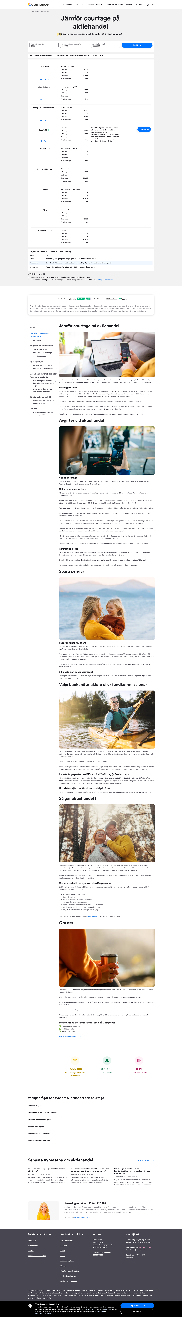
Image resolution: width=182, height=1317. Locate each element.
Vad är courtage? (40, 349)
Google (90, 1309)
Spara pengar (36, 361)
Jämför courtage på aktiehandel (40, 335)
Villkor (63, 1266)
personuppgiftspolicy (43, 1313)
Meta (85, 1309)
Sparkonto (32, 1240)
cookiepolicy (99, 1311)
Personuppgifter (67, 1261)
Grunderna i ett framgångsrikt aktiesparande (45, 402)
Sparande (35, 11)
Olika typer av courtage (42, 353)
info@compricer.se (105, 280)
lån (38, 1293)
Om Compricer (66, 1240)
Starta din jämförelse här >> (70, 1036)
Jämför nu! (137, 45)
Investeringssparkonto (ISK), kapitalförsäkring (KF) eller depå (44, 383)
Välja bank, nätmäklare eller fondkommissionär (43, 375)
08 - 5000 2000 (145, 1247)
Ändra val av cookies (68, 1281)
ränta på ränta (92, 916)
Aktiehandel (33, 1246)
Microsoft (108, 1309)
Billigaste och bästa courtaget (45, 368)
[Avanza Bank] (45, 129)
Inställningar (137, 1311)
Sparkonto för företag (37, 1256)
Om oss (33, 409)
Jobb (62, 1256)
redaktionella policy (82, 1217)
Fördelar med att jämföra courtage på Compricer (43, 414)
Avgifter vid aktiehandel (41, 346)
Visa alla (144, 1160)
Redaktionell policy (68, 1276)
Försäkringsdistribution (69, 1271)
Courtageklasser (39, 356)
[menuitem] (39, 5)
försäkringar (148, 1290)
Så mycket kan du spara (42, 365)
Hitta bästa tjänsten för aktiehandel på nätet (42, 390)
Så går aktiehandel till (40, 397)
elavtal (30, 1293)
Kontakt (63, 1246)
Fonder (30, 1251)
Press (62, 1251)
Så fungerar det (39, 340)
